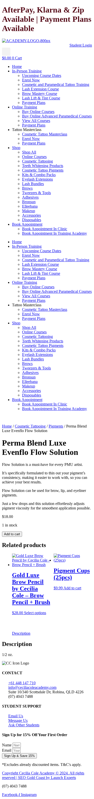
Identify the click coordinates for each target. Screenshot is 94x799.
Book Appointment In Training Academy (54, 233)
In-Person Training (27, 71)
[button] (6, 52)
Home (17, 66)
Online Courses (34, 157)
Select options (35, 613)
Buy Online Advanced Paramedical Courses (57, 116)
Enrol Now (31, 80)
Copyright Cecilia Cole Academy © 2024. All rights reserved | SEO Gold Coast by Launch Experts (43, 775)
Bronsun (29, 202)
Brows (27, 188)
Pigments (56, 426)
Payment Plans (33, 102)
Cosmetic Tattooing (37, 161)
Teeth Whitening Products (42, 166)
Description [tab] (21, 633)
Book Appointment (27, 224)
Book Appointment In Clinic (44, 229)
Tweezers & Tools (36, 193)
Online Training (24, 107)
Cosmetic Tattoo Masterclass (44, 134)
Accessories (31, 215)
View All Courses (36, 120)
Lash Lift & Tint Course (41, 98)
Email (7, 750)
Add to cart (12, 534)
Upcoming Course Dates (41, 75)
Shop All (29, 152)
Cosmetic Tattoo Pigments (42, 170)
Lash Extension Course (40, 89)
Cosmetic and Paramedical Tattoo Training (55, 84)
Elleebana (30, 206)
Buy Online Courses (38, 111)
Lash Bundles (33, 184)
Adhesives (30, 197)
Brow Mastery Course (39, 93)
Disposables (31, 220)
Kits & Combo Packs (39, 175)
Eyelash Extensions (37, 179)
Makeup (28, 211)
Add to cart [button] (72, 588)
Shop (16, 148)
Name (7, 745)
